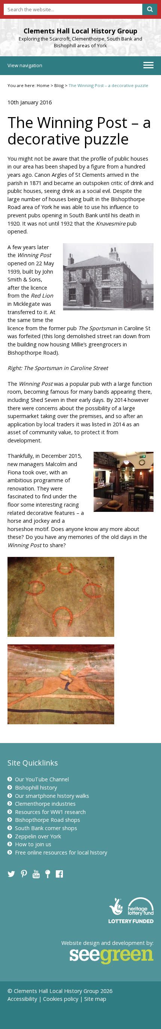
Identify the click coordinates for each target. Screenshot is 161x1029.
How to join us (33, 844)
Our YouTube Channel (42, 779)
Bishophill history (36, 787)
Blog (59, 85)
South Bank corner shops (46, 828)
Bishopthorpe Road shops (47, 819)
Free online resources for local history (61, 852)
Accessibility (22, 998)
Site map (95, 998)
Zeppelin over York (38, 836)
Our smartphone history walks (52, 795)
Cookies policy (60, 998)
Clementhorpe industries (45, 803)
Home (43, 85)
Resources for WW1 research (50, 811)
